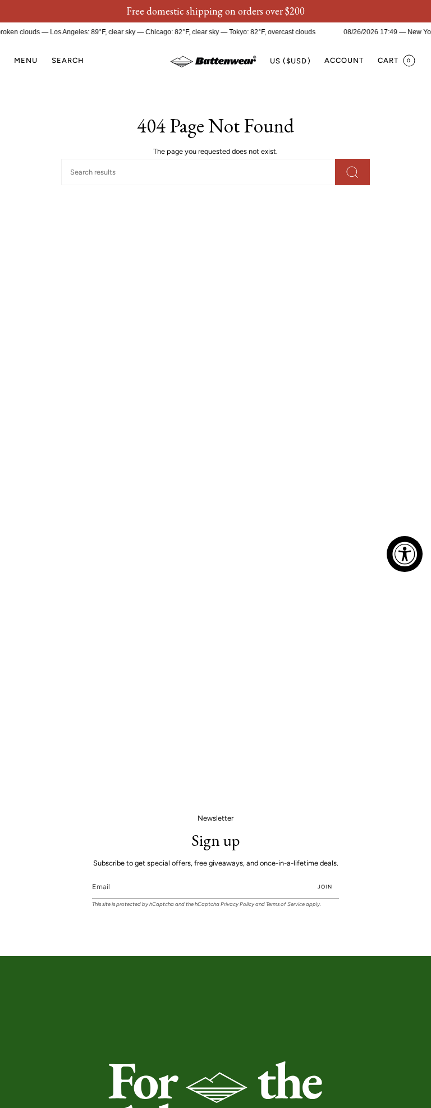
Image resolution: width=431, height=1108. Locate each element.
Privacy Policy (237, 904)
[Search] (352, 172)
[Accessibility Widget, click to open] (405, 554)
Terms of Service (285, 904)
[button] (68, 61)
